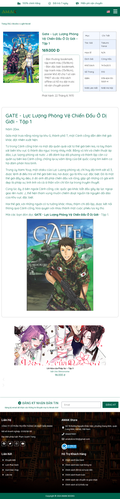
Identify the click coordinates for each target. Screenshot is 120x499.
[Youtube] (22, 443)
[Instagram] (16, 443)
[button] (60, 379)
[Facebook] (4, 443)
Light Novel (25, 24)
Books (15, 24)
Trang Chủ (6, 24)
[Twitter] (10, 443)
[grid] (99, 61)
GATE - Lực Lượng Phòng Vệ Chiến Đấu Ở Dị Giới (66, 214)
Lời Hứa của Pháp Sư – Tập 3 (60, 368)
